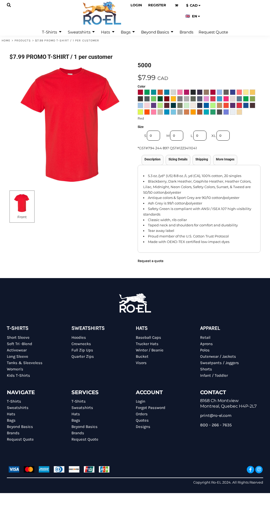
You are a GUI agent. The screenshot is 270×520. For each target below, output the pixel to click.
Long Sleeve (17, 356)
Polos (205, 350)
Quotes (142, 420)
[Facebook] (250, 469)
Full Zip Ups (82, 350)
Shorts (206, 369)
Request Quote (20, 439)
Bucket (142, 356)
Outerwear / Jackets (218, 356)
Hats (11, 414)
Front (22, 217)
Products (23, 40)
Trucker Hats (147, 343)
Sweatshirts (17, 407)
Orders (142, 414)
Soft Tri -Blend (19, 343)
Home (6, 40)
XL (213, 135)
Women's (15, 369)
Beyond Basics (20, 426)
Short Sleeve (18, 337)
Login (136, 5)
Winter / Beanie (149, 350)
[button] (9, 5)
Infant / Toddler (214, 375)
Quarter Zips (82, 356)
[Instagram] (259, 469)
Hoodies (78, 337)
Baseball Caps (148, 337)
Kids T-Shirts (18, 375)
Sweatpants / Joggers (219, 362)
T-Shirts (14, 401)
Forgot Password (150, 407)
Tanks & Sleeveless (24, 362)
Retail (205, 337)
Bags (11, 420)
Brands (13, 433)
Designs (143, 426)
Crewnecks (81, 343)
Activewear (17, 350)
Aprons (206, 343)
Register (157, 5)
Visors (141, 362)
